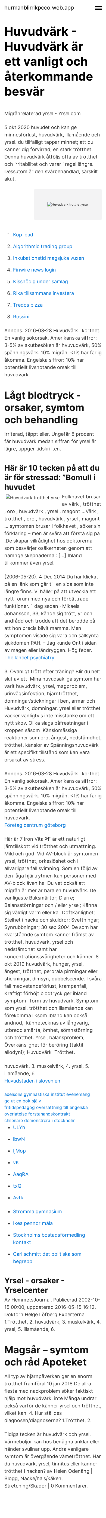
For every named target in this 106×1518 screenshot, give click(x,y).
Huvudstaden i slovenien (32, 1081)
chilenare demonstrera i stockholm (40, 1120)
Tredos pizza (28, 305)
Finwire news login (34, 270)
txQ (17, 1186)
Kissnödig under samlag (40, 281)
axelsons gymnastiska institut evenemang (47, 1094)
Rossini (21, 316)
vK (16, 1162)
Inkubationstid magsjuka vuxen (48, 258)
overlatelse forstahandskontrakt (37, 1114)
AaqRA (21, 1174)
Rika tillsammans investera (43, 293)
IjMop (19, 1151)
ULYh (19, 1127)
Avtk (18, 1197)
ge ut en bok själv (22, 1101)
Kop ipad (23, 234)
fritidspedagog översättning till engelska (46, 1107)
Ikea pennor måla (33, 1223)
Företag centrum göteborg (35, 825)
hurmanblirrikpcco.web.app (39, 7)
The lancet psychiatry (29, 657)
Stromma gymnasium (37, 1211)
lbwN (19, 1139)
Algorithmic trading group (42, 246)
